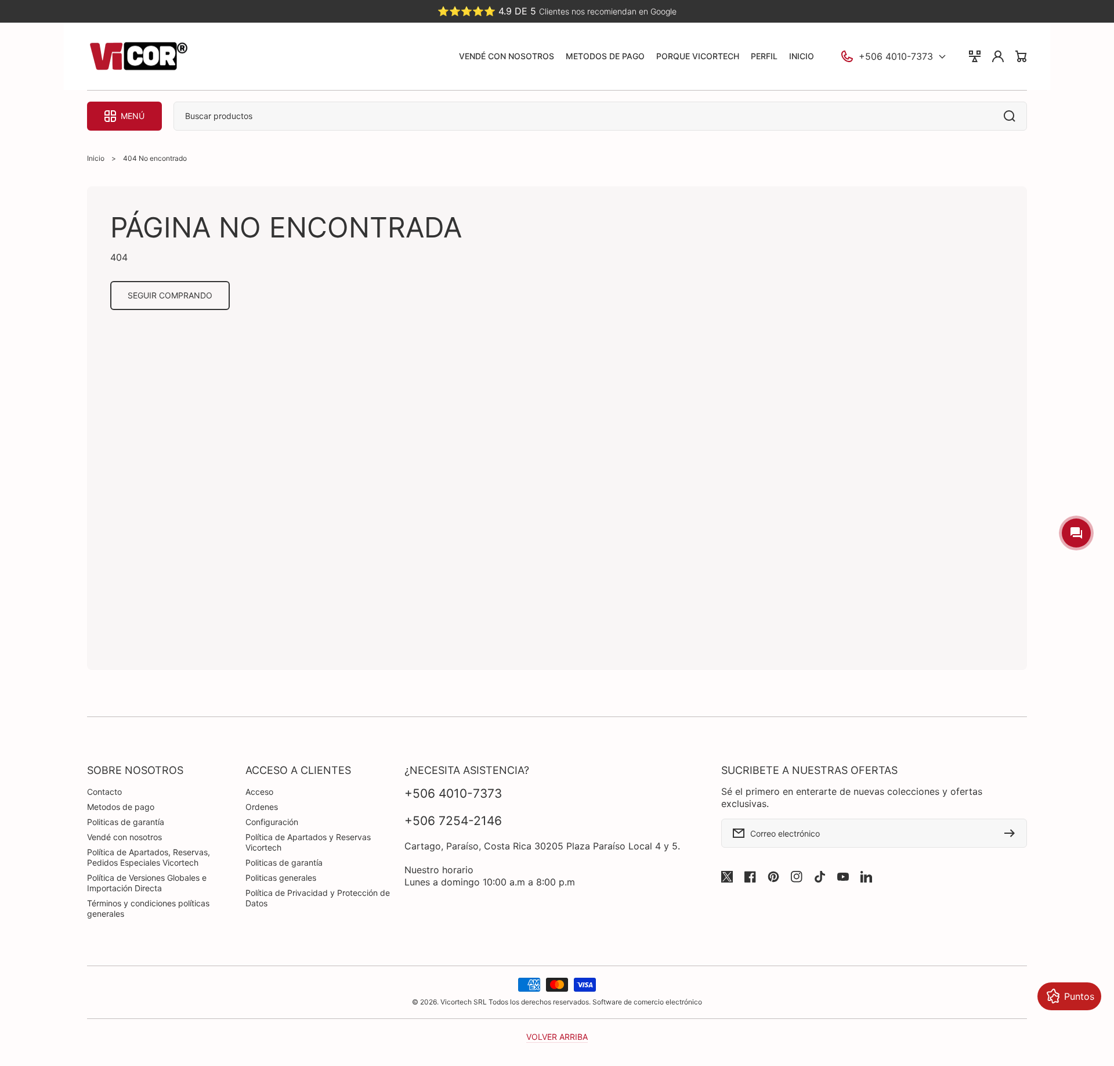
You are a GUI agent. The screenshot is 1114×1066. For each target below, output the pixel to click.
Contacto (104, 792)
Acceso (259, 792)
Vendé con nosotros (124, 837)
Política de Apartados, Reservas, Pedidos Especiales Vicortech (148, 857)
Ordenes (261, 807)
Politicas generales (280, 878)
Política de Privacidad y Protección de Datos (317, 898)
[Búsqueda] (1012, 116)
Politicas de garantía (125, 822)
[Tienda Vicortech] (138, 56)
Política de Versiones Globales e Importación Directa (147, 883)
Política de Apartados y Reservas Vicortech (308, 842)
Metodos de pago (120, 807)
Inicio (95, 158)
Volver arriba (557, 1037)
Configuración (271, 822)
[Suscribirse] (1012, 833)
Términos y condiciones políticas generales (148, 908)
